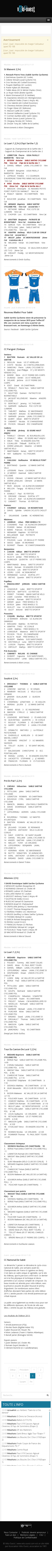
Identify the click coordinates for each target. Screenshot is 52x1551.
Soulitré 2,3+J (11, 678)
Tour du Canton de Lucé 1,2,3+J (20, 1049)
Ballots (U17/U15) (24, 1420)
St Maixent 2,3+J (12, 69)
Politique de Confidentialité (25, 1537)
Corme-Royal (22, 1449)
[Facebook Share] (45, 1512)
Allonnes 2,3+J (11, 878)
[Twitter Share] (45, 1525)
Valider (48, 1395)
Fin (31, 1381)
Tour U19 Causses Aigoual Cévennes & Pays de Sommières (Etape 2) (20, 1425)
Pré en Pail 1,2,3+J (13, 780)
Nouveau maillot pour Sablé (18, 312)
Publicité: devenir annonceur (33, 1532)
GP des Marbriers (24, 1430)
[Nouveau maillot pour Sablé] (26, 286)
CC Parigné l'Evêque (14, 349)
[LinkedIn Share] (45, 1532)
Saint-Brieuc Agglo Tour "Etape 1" (31, 1433)
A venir (6, 1255)
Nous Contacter (11, 1532)
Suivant (23, 1381)
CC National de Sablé (14, 1259)
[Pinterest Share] (45, 1538)
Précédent (24, 1369)
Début (12, 1369)
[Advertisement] (26, 1494)
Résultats (7, 65)
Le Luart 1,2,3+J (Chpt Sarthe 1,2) (21, 143)
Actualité (7, 308)
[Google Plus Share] (45, 1519)
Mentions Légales (27, 1535)
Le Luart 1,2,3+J (12, 952)
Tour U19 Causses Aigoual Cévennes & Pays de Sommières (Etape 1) (20, 1454)
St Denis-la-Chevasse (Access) (29, 1416)
